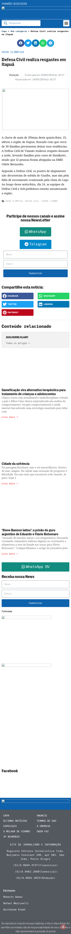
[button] (66, 23)
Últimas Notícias (15, 820)
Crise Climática (14, 201)
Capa (4, 31)
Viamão (54, 201)
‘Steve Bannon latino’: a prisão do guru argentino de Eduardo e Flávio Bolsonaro (30, 532)
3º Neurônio (11, 836)
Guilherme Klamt (14, 909)
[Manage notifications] (63, 926)
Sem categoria (19, 31)
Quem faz (43, 831)
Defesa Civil (32, 201)
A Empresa (43, 826)
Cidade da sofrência (15, 464)
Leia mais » (10, 417)
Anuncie (42, 815)
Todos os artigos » (18, 343)
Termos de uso (46, 820)
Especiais (10, 826)
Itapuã (44, 201)
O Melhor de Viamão (16, 831)
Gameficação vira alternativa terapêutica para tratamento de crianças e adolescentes (34, 392)
